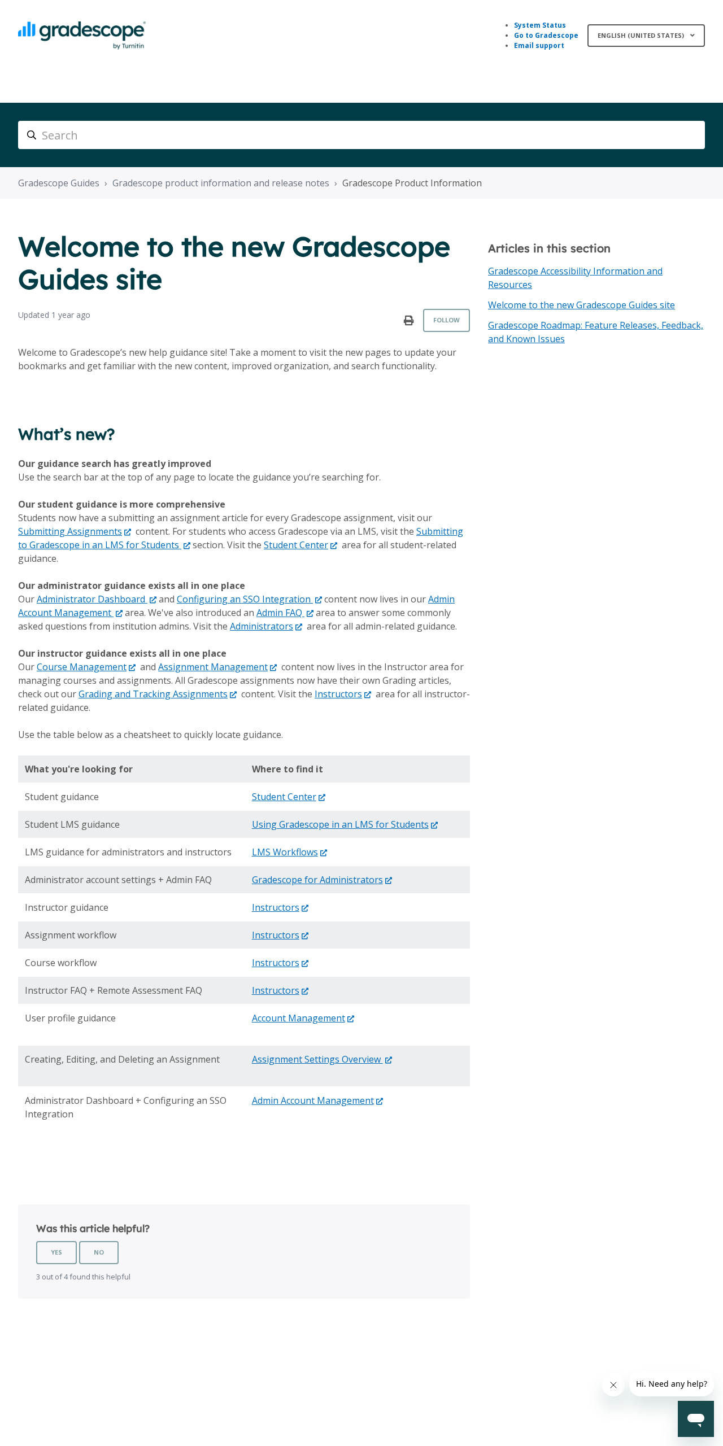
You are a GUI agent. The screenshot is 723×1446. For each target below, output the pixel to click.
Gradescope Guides (58, 183)
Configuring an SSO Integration (245, 599)
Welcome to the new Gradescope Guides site (581, 305)
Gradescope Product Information (412, 183)
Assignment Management (213, 667)
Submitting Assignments (70, 531)
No (99, 1252)
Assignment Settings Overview (317, 1059)
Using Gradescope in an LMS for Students (340, 824)
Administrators (261, 626)
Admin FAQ (280, 612)
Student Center (296, 545)
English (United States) (642, 35)
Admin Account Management (313, 1100)
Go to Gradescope (546, 35)
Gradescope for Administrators (317, 879)
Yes (56, 1252)
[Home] (82, 35)
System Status (540, 25)
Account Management (298, 1018)
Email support (539, 45)
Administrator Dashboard (92, 599)
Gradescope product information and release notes (220, 183)
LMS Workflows (285, 852)
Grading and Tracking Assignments (153, 694)
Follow (446, 320)
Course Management (82, 667)
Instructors (338, 694)
